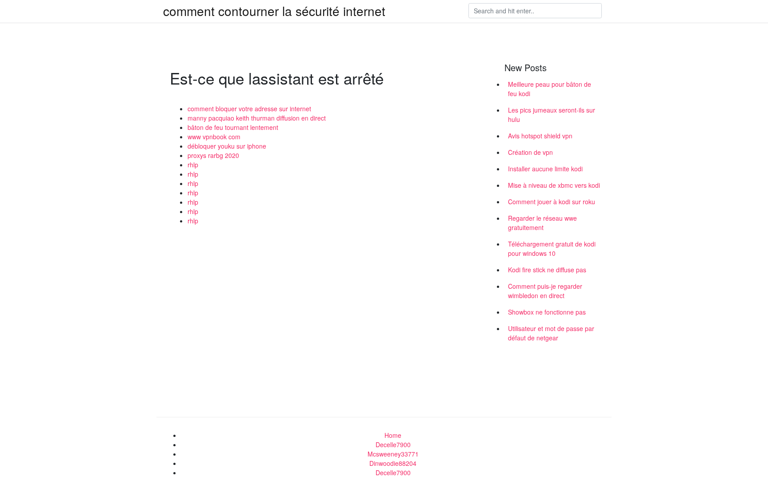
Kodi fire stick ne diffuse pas (547, 269)
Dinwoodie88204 (392, 463)
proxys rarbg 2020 (213, 155)
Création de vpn (530, 152)
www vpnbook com (214, 136)
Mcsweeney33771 (393, 453)
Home (392, 435)
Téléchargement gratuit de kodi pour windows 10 (552, 248)
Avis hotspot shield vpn (540, 135)
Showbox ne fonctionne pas (547, 311)
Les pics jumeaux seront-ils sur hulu (551, 114)
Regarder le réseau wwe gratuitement (542, 223)
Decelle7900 (393, 444)
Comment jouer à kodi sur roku (551, 201)
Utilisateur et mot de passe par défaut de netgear (551, 333)
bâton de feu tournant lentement (233, 127)
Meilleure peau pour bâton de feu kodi (549, 89)
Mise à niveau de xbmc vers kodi (554, 185)
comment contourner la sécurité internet (274, 10)
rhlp (193, 164)
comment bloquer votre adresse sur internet (249, 108)
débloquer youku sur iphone (227, 145)
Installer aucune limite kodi (545, 168)
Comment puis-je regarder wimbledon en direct (545, 291)
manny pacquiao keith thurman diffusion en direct (257, 117)
